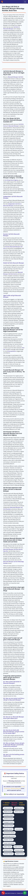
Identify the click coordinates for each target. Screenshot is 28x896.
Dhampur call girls (8, 829)
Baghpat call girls (20, 853)
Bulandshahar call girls (9, 832)
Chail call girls (18, 829)
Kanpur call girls (18, 846)
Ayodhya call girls (19, 808)
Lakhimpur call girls (8, 825)
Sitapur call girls (7, 846)
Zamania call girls (8, 850)
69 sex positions (11, 351)
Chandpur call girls (8, 839)
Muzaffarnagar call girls (9, 836)
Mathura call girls (8, 808)
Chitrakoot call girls (8, 818)
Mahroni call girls (19, 811)
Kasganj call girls (8, 811)
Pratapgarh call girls (8, 822)
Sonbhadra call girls (8, 815)
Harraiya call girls (19, 850)
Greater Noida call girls (9, 843)
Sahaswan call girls (8, 853)
